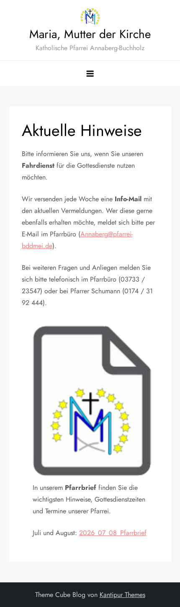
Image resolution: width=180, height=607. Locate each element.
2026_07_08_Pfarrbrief (113, 533)
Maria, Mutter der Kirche (90, 34)
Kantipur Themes (122, 594)
